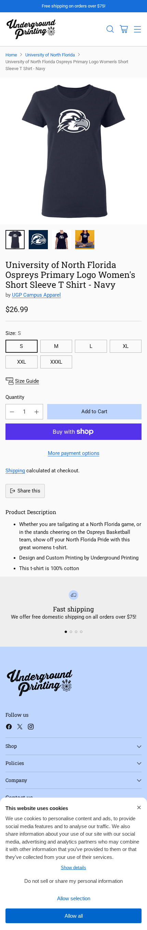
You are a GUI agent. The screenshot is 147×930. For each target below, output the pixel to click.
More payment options (73, 453)
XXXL (56, 362)
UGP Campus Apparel (36, 295)
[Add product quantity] (36, 411)
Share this (28, 491)
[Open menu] (137, 29)
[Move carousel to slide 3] (76, 632)
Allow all (74, 916)
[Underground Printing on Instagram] (31, 728)
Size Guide (27, 381)
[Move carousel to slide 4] (81, 632)
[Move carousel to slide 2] (71, 632)
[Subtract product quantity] (12, 411)
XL (126, 346)
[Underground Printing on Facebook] (9, 728)
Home (11, 54)
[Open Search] (110, 29)
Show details (73, 867)
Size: (13, 333)
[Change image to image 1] (15, 239)
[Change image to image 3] (61, 239)
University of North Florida (50, 54)
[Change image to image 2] (38, 239)
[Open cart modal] (124, 29)
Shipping (15, 471)
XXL (21, 362)
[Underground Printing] (31, 29)
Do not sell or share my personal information (73, 881)
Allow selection (73, 898)
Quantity (14, 397)
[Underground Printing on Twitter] (20, 728)
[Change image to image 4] (84, 239)
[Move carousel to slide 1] (66, 632)
